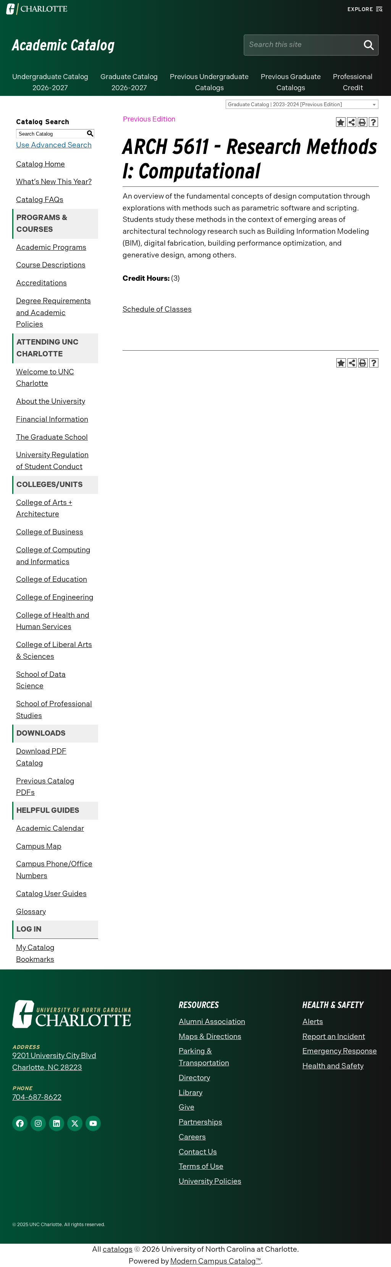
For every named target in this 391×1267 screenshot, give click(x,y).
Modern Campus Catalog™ (215, 1261)
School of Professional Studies (54, 709)
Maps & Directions (210, 1036)
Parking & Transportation (204, 1057)
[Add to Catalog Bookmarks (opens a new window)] (341, 122)
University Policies (210, 1181)
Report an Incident (333, 1036)
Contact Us (198, 1151)
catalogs (117, 1249)
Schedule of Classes (157, 309)
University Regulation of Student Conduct (52, 460)
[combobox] (302, 104)
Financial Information (52, 419)
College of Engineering (55, 597)
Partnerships (200, 1122)
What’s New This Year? (54, 181)
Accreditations (41, 282)
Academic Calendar (50, 828)
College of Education (51, 579)
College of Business (49, 532)
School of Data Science (41, 680)
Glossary (31, 911)
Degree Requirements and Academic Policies (53, 312)
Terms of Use (201, 1166)
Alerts (312, 1021)
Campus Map (38, 846)
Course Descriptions (51, 265)
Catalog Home (40, 164)
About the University (50, 401)
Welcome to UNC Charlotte (45, 377)
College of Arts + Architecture (44, 508)
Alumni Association (212, 1021)
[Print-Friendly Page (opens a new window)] (362, 122)
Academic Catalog (63, 45)
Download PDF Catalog (41, 757)
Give (186, 1107)
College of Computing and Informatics (53, 555)
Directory (194, 1077)
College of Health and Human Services (52, 621)
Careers (192, 1137)
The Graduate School (52, 437)
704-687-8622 (36, 1097)
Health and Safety (333, 1065)
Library (190, 1092)
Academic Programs (51, 247)
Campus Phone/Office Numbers (54, 869)
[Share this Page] (352, 122)
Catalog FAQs (39, 199)
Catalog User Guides (51, 893)
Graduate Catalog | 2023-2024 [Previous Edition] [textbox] (285, 104)
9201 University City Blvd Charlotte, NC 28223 (54, 1061)
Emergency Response (339, 1051)
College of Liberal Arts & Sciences (54, 650)
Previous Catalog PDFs (45, 787)
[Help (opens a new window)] (373, 122)
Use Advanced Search (54, 145)
